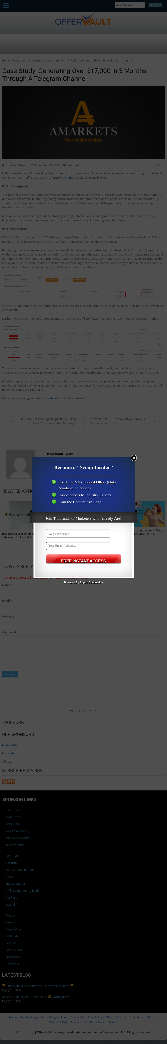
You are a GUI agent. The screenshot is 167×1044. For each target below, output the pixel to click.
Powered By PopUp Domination (83, 582)
